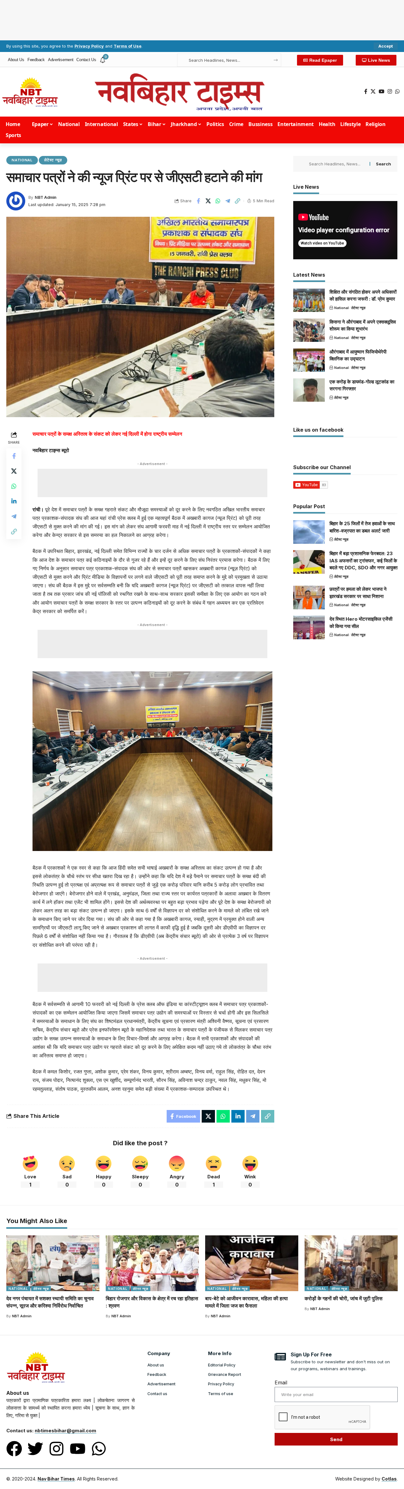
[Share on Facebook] (198, 201)
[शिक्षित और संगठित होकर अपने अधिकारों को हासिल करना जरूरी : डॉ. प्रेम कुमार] (309, 300)
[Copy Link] (237, 201)
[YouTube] (381, 91)
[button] (386, 46)
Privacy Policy (89, 46)
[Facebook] (366, 91)
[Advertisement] (202, 19)
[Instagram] (390, 91)
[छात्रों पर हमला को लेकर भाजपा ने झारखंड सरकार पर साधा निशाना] (309, 597)
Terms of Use (127, 46)
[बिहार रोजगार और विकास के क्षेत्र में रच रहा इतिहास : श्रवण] (152, 1263)
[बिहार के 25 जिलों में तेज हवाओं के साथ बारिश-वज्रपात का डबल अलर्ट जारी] (309, 532)
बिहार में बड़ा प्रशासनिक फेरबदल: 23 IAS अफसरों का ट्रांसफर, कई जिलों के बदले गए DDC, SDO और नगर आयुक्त (363, 560)
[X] (373, 91)
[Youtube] (78, 1449)
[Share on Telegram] (227, 201)
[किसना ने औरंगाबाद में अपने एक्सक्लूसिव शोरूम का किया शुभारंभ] (309, 330)
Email (281, 1382)
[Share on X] (208, 201)
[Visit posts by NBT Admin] (15, 201)
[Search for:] (337, 164)
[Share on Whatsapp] (217, 201)
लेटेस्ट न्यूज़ (53, 160)
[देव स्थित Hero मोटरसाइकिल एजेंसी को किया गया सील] (309, 627)
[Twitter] (35, 1449)
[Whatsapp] (99, 1449)
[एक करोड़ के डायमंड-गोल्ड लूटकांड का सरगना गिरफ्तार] (309, 390)
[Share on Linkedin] (13, 501)
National (22, 160)
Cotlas (389, 1478)
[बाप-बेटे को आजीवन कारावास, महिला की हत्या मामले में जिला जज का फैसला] (251, 1263)
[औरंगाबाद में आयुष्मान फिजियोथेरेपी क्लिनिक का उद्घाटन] (309, 360)
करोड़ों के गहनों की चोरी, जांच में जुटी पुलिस (344, 1298)
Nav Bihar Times (56, 1478)
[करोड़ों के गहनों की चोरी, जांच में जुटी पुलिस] (351, 1263)
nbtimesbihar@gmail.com (65, 1431)
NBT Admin (45, 197)
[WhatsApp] (397, 91)
